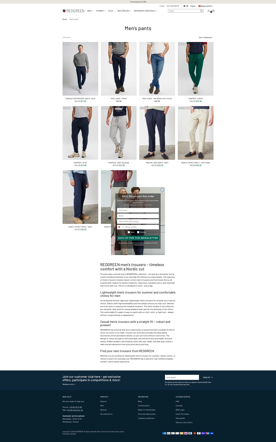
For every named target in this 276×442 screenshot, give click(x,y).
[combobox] (120, 227)
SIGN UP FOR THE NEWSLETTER (138, 238)
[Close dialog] (162, 190)
